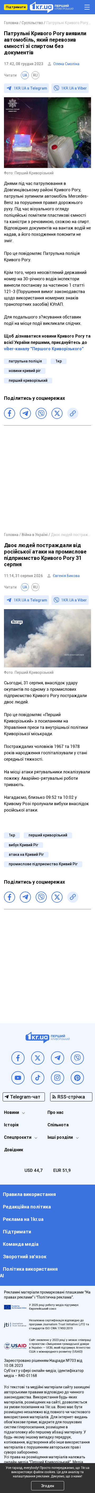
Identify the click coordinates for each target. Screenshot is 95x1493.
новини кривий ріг (25, 371)
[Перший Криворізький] (51, 7)
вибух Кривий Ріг (23, 845)
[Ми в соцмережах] (18, 1058)
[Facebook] (9, 413)
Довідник (13, 1149)
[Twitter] (57, 413)
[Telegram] (25, 413)
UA (24, 75)
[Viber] (41, 413)
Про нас (56, 1112)
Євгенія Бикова (66, 576)
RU (35, 75)
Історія (11, 1124)
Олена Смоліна (66, 64)
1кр (58, 361)
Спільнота (58, 1124)
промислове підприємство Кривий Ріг (43, 864)
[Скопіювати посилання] (72, 413)
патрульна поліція (25, 361)
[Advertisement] (47, 478)
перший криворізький (28, 380)
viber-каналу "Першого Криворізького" (44, 348)
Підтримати (16, 7)
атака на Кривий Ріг (26, 854)
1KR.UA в (30, 88)
